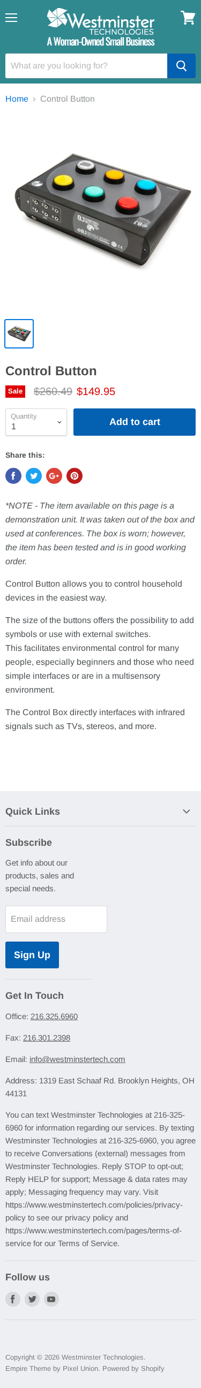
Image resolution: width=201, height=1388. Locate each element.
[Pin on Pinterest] (74, 476)
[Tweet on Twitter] (34, 476)
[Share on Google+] (54, 476)
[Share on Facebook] (13, 476)
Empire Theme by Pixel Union (51, 1368)
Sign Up (32, 955)
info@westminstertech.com (77, 1059)
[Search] (181, 66)
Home (16, 98)
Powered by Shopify (133, 1368)
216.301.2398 (46, 1037)
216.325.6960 (54, 1016)
